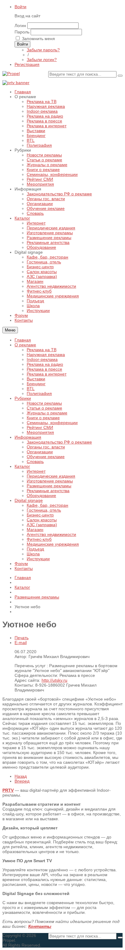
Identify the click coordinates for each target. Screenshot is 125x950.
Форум (21, 563)
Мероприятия (40, 432)
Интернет (36, 471)
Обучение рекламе (46, 456)
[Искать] (120, 76)
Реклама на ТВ (41, 349)
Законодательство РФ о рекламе (59, 442)
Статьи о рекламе (44, 408)
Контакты (24, 568)
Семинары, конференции (52, 422)
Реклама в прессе (44, 369)
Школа (33, 553)
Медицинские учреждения (53, 544)
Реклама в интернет (46, 374)
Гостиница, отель (44, 510)
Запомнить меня (38, 38)
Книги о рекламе (43, 417)
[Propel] (11, 73)
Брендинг (36, 383)
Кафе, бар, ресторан (47, 505)
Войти (20, 6)
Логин (20, 25)
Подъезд (35, 549)
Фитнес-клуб (39, 539)
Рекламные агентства (48, 490)
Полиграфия (39, 393)
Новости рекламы (44, 403)
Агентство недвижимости (51, 534)
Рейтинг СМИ (40, 427)
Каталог (22, 466)
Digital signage (29, 500)
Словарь (35, 461)
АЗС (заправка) (42, 524)
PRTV (8, 790)
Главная (23, 340)
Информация (28, 437)
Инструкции (38, 558)
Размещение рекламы (49, 485)
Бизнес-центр (40, 515)
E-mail (21, 642)
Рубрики (23, 398)
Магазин (35, 529)
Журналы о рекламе (47, 412)
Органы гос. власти (46, 446)
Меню (10, 330)
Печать (22, 637)
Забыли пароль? (43, 49)
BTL (31, 388)
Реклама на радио (45, 364)
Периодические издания (51, 476)
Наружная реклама (46, 354)
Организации (40, 451)
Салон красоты (42, 519)
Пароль (22, 31)
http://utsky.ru (54, 680)
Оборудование (41, 495)
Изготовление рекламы (50, 480)
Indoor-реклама (42, 359)
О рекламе (25, 344)
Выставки (36, 378)
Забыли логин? (42, 59)
